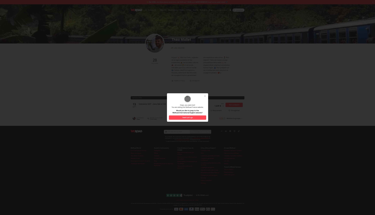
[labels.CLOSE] (205, 96)
